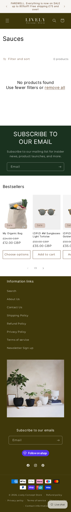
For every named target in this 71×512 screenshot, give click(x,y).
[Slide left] (28, 268)
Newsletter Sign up (20, 348)
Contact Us (14, 307)
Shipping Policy (17, 315)
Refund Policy (16, 323)
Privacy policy (15, 500)
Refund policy (54, 495)
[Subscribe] (60, 166)
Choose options (16, 254)
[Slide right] (43, 268)
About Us (13, 299)
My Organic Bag (12, 233)
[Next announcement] (64, 6)
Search (11, 291)
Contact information (37, 506)
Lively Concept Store (30, 495)
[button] (7, 20)
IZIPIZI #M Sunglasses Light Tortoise (46, 235)
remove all (55, 87)
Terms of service (18, 339)
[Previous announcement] (6, 6)
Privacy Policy (16, 331)
